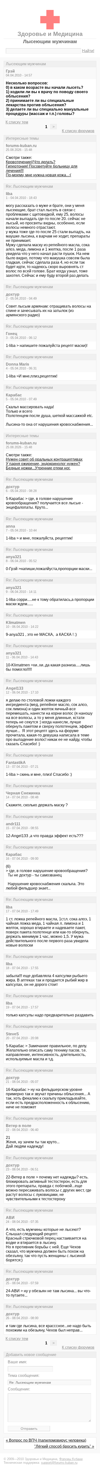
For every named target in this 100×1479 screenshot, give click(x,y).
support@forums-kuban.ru (59, 1462)
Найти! (88, 51)
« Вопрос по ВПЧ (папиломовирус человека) (46, 1440)
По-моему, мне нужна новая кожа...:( (38, 175)
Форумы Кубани (71, 1459)
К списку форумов (78, 131)
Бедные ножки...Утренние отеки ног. (38, 468)
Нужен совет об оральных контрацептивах (44, 459)
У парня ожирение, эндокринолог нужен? (43, 464)
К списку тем (17, 122)
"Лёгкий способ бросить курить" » (64, 1446)
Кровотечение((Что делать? (30, 162)
